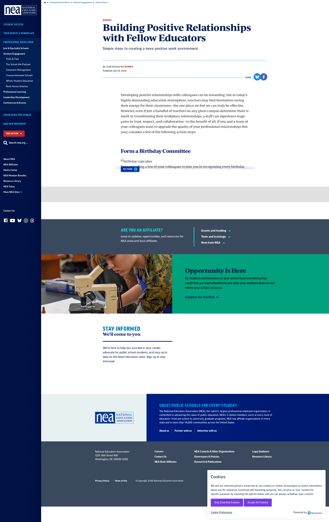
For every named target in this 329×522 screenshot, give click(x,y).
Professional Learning (14, 92)
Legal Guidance (260, 451)
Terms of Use (121, 481)
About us (164, 431)
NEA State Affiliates (165, 462)
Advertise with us (207, 431)
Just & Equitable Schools (16, 48)
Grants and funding (214, 230)
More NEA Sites (11, 192)
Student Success (13, 24)
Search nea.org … (18, 143)
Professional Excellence (18, 42)
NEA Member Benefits (14, 175)
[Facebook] (5, 221)
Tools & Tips (12, 59)
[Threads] (32, 221)
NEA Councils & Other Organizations (214, 451)
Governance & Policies (206, 457)
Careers (159, 451)
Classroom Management (18, 70)
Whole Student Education (19, 81)
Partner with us (183, 431)
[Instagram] (25, 221)
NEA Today (9, 186)
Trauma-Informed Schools (19, 75)
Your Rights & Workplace (18, 33)
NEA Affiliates (10, 164)
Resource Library (12, 181)
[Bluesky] (19, 221)
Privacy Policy (102, 481)
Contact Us (9, 211)
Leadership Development (16, 97)
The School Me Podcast (18, 64)
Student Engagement (14, 54)
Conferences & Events (14, 103)
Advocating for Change (17, 115)
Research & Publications (207, 462)
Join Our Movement (14, 124)
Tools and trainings (214, 236)
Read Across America (17, 86)
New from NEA (211, 242)
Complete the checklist (200, 297)
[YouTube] (12, 221)
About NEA (9, 159)
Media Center (10, 170)
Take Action (12, 133)
